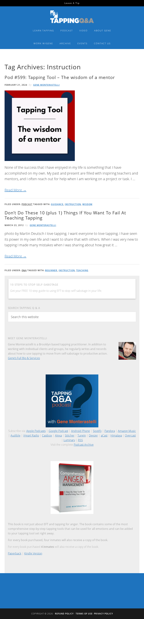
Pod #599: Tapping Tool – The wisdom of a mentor (60, 77)
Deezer (93, 435)
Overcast (130, 435)
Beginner (51, 270)
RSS (80, 440)
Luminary (69, 440)
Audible (15, 435)
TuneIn (81, 435)
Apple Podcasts (36, 431)
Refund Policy (64, 613)
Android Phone (80, 431)
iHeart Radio (31, 435)
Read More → (15, 190)
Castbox (47, 435)
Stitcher (69, 435)
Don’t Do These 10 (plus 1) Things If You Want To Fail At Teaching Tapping (65, 215)
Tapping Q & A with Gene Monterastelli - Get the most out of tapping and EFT (72, 16)
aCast (104, 435)
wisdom (87, 204)
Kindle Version (33, 553)
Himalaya (116, 435)
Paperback (14, 553)
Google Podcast (58, 431)
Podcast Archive (84, 445)
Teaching (82, 270)
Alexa (58, 435)
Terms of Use (84, 613)
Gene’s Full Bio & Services (24, 358)
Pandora (109, 431)
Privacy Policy (103, 613)
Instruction (73, 204)
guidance (57, 204)
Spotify (97, 431)
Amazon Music (127, 431)
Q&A (24, 270)
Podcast (27, 204)
